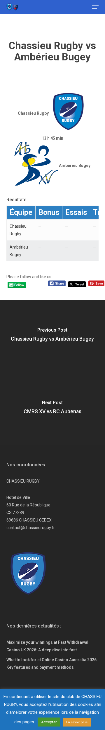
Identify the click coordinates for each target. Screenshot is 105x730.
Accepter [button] (49, 722)
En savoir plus (77, 722)
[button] (95, 7)
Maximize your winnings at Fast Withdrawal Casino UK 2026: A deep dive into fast (47, 646)
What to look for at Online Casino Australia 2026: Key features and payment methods (52, 663)
